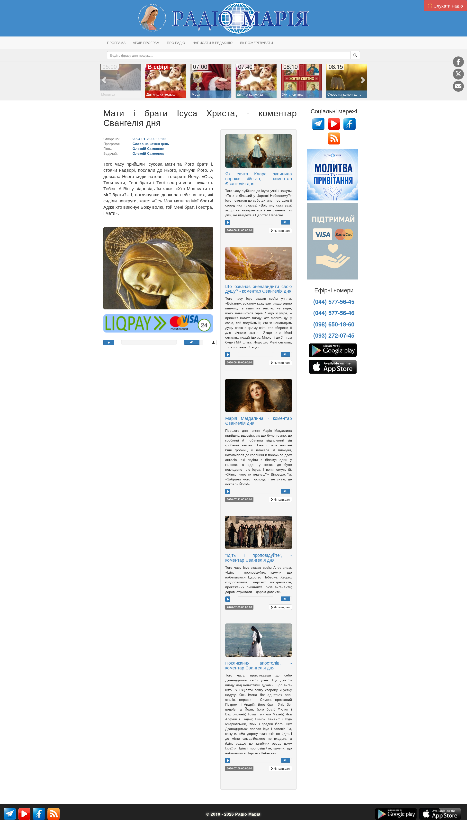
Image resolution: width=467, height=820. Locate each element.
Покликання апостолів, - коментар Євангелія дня (258, 665)
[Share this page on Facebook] (458, 61)
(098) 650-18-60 (333, 324)
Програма (116, 42)
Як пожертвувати (256, 42)
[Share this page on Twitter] (458, 74)
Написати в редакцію (212, 42)
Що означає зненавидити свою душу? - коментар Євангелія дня (258, 288)
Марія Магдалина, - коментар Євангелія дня (258, 420)
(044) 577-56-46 (333, 312)
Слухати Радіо (447, 5)
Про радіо (176, 42)
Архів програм (146, 42)
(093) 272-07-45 (333, 335)
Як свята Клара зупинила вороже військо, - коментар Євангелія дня (258, 178)
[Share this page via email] (458, 86)
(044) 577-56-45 (333, 301)
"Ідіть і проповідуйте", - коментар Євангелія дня (258, 557)
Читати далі (281, 230)
